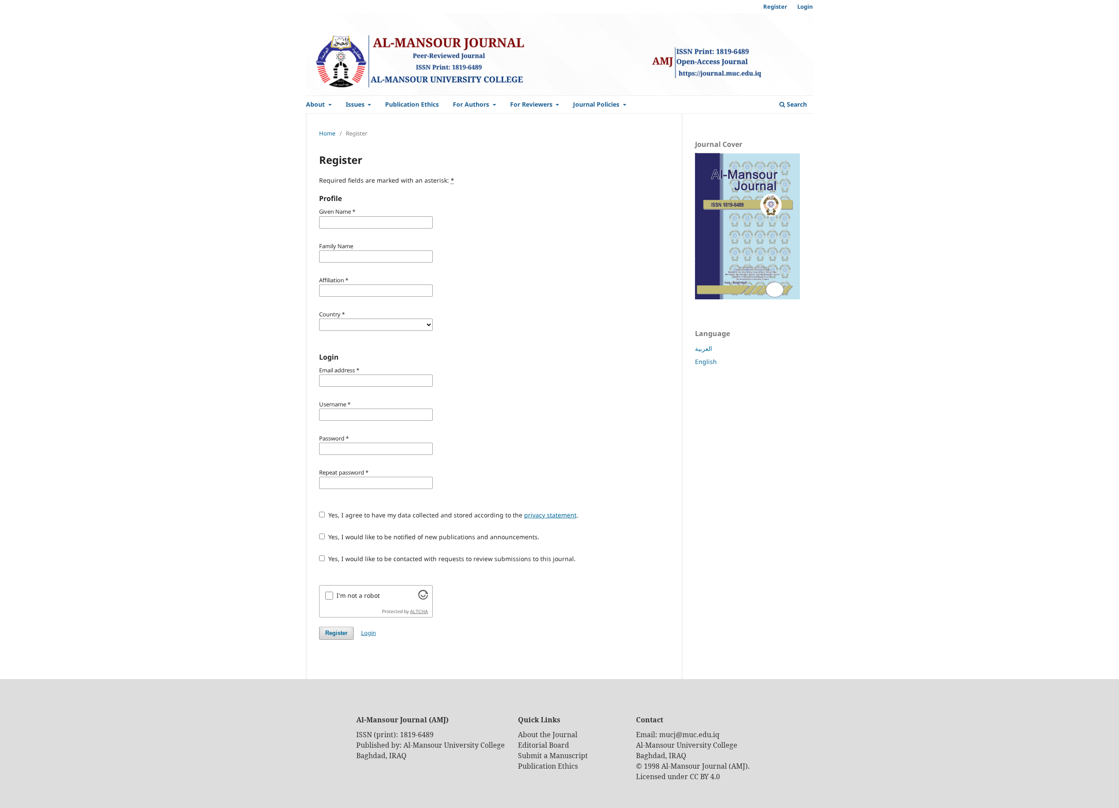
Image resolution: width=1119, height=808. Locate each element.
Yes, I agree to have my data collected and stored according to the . (452, 515)
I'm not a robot (358, 595)
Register (775, 6)
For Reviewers (532, 104)
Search (796, 104)
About (316, 104)
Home (327, 133)
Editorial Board (543, 745)
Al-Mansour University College (454, 745)
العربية (703, 348)
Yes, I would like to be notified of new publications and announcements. (433, 537)
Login (805, 6)
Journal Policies (597, 104)
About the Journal (547, 734)
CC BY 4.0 (705, 776)
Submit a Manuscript (553, 755)
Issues (356, 104)
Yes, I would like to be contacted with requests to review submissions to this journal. (451, 559)
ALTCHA (419, 611)
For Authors (472, 104)
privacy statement (550, 515)
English (706, 361)
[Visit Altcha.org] (423, 597)
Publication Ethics (412, 104)
